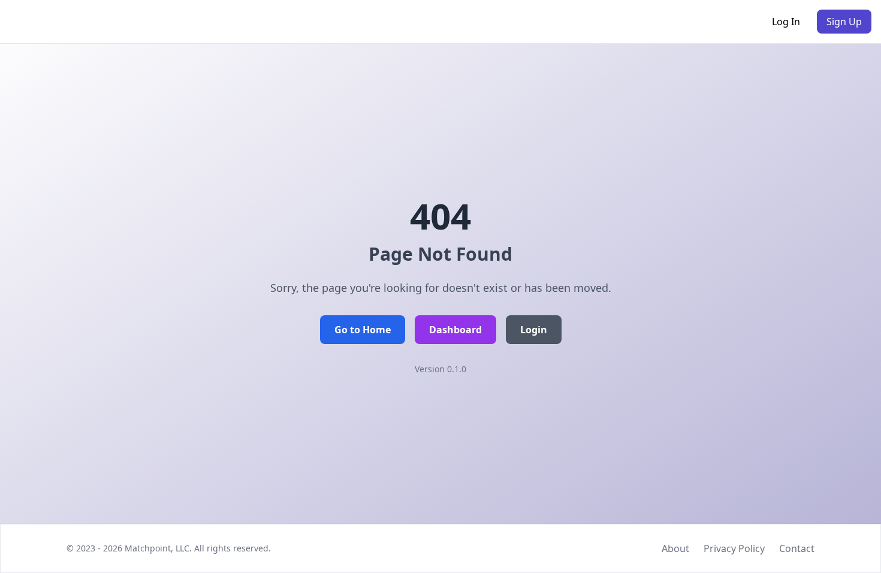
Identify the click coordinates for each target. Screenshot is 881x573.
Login (533, 329)
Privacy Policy (734, 548)
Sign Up (844, 21)
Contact (796, 548)
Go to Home (362, 329)
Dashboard (455, 329)
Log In (786, 21)
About (675, 548)
